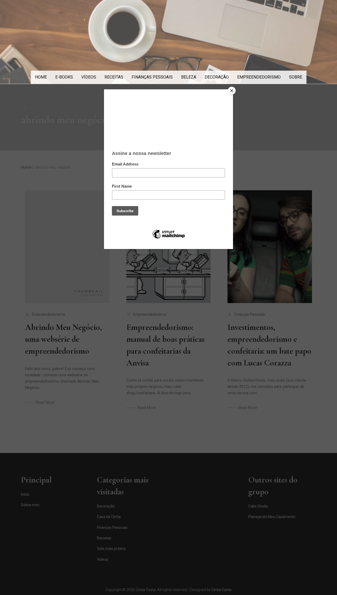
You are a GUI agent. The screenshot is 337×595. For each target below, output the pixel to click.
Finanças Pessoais (152, 77)
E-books (64, 77)
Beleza (188, 77)
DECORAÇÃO (217, 77)
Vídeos (88, 77)
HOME (41, 77)
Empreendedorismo (259, 77)
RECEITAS (114, 77)
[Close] (232, 91)
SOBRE (295, 77)
